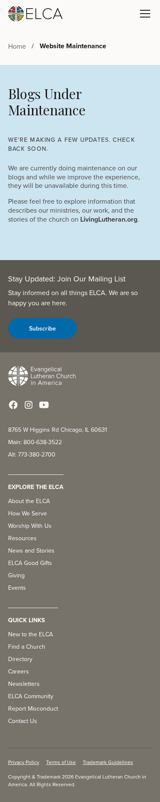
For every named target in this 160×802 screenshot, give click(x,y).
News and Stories (31, 550)
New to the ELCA (30, 634)
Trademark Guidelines (108, 762)
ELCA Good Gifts (30, 563)
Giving (16, 575)
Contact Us (22, 721)
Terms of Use (61, 762)
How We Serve (27, 513)
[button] (143, 13)
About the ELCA (29, 501)
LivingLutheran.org (108, 219)
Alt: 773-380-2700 (31, 454)
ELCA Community (30, 696)
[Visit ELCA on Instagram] (28, 405)
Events (17, 587)
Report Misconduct (33, 708)
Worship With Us (30, 525)
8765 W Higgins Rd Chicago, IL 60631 (57, 429)
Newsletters (24, 683)
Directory (20, 659)
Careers (18, 671)
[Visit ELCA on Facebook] (13, 405)
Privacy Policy (23, 762)
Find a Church (26, 646)
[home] (35, 13)
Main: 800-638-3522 (35, 442)
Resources (22, 538)
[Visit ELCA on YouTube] (44, 405)
